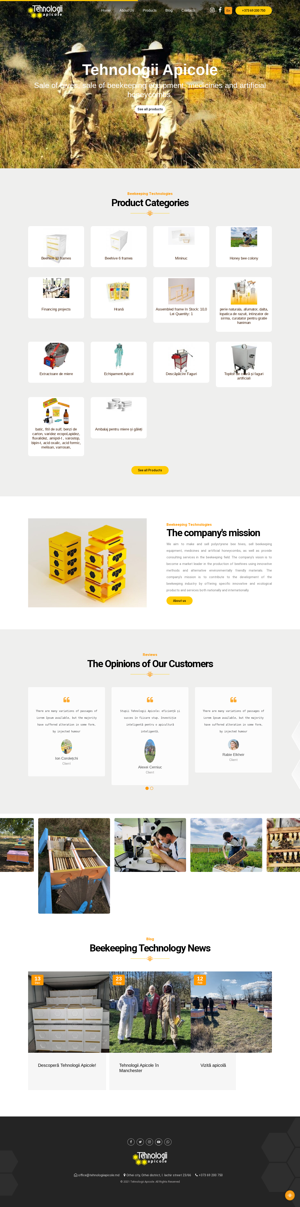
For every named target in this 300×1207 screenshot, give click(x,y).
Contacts (188, 10)
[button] (147, 788)
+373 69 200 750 (253, 10)
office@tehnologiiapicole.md (98, 1175)
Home (106, 10)
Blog (169, 10)
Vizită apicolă (213, 1065)
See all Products (150, 470)
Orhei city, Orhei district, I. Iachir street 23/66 (159, 1175)
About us (126, 10)
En (228, 10)
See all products (150, 109)
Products (150, 10)
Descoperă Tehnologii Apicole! (67, 1065)
